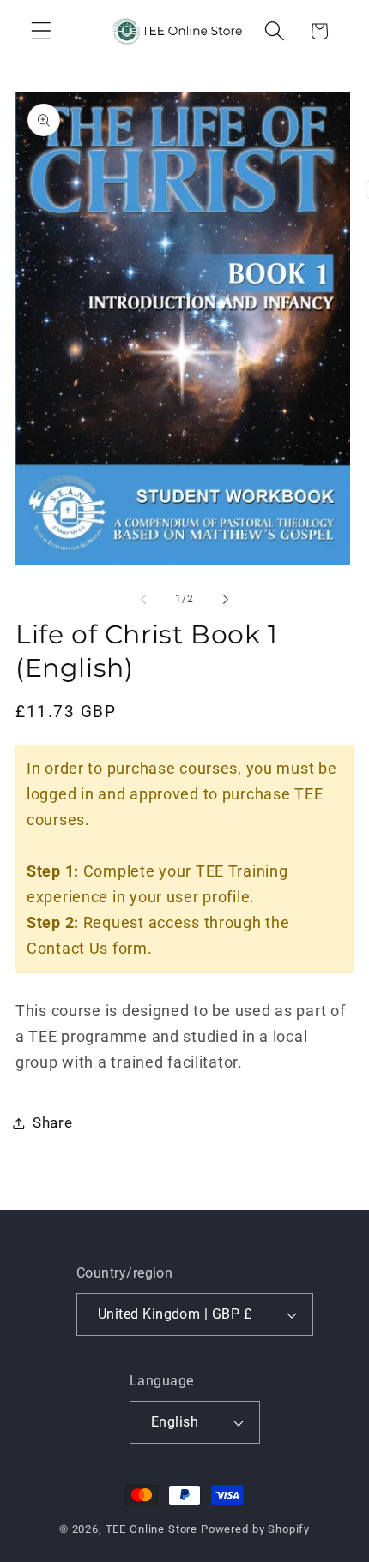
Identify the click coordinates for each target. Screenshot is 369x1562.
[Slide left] (143, 599)
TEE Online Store (151, 1529)
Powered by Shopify (255, 1529)
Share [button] (53, 1122)
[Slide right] (226, 599)
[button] (41, 31)
